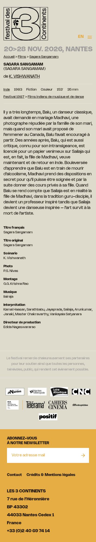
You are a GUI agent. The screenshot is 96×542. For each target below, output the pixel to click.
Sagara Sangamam (43, 57)
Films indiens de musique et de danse (56, 97)
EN (81, 37)
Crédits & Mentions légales (51, 475)
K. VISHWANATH (24, 76)
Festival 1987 (13, 97)
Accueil (9, 57)
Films (22, 57)
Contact (14, 475)
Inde (6, 89)
